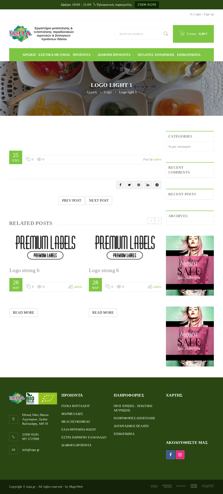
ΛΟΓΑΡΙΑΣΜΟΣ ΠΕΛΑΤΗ (131, 426)
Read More (23, 312)
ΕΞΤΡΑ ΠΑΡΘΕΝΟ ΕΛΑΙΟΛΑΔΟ (83, 437)
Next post (99, 200)
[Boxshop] (190, 266)
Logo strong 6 (24, 270)
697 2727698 (30, 439)
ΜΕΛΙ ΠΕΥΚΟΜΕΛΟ (75, 421)
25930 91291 (146, 4)
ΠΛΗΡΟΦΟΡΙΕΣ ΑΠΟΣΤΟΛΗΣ (134, 418)
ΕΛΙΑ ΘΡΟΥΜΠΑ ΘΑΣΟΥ (78, 429)
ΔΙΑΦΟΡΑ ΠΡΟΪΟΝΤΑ (76, 445)
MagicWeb (76, 486)
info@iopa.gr (30, 449)
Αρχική (91, 92)
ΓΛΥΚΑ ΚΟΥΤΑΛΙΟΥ (75, 406)
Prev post (71, 200)
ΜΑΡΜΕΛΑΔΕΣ (72, 414)
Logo (108, 92)
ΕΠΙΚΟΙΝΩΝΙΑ (124, 434)
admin (158, 159)
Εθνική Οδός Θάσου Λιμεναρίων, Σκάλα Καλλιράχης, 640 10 (35, 419)
